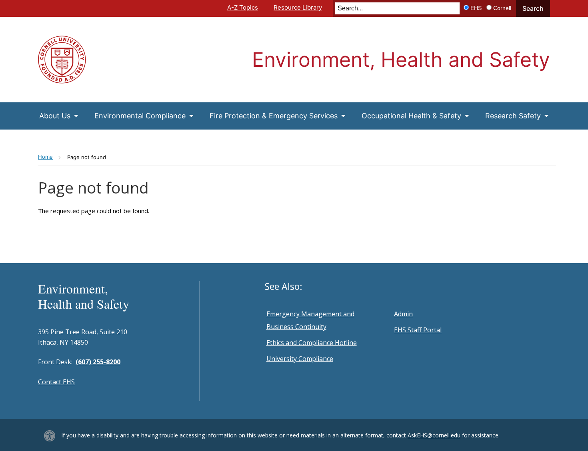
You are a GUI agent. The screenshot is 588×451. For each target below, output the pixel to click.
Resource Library (298, 7)
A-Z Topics (242, 7)
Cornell (502, 8)
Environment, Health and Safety (401, 60)
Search (533, 8)
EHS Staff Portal (418, 329)
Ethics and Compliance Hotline (311, 342)
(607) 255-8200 (98, 361)
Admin (403, 313)
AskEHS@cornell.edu (434, 435)
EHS (476, 8)
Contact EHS (56, 381)
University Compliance (299, 358)
